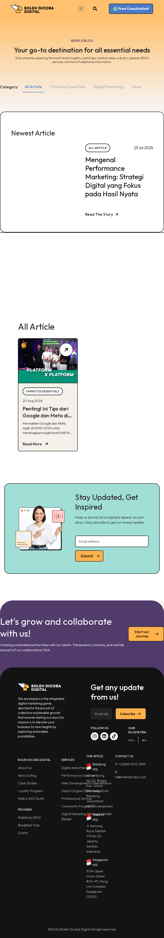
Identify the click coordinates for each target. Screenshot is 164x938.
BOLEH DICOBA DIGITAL (34, 760)
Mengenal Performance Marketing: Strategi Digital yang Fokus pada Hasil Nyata (114, 176)
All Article (33, 86)
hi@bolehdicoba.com (130, 774)
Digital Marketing (108, 86)
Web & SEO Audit (31, 798)
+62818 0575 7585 (130, 764)
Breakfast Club (29, 825)
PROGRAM (25, 809)
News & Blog (27, 775)
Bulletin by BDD (29, 817)
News (136, 86)
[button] (80, 8)
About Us (25, 768)
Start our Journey (142, 634)
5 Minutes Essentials (67, 86)
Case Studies (27, 783)
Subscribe (127, 714)
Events (23, 833)
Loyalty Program (30, 791)
